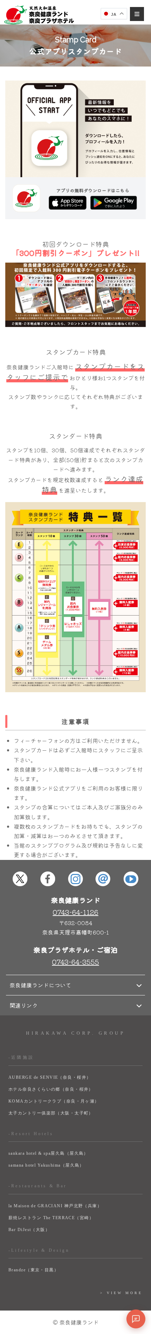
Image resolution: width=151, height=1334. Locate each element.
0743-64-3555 (75, 962)
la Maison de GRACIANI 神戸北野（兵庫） (55, 1205)
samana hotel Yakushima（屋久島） (46, 1165)
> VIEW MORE (121, 1293)
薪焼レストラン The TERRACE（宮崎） (51, 1217)
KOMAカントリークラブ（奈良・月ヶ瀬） (53, 1101)
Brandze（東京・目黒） (33, 1269)
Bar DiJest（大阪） (29, 1229)
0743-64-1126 (75, 912)
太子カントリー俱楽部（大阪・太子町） (50, 1113)
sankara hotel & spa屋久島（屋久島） (48, 1153)
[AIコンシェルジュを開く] (135, 1318)
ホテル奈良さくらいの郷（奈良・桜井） (50, 1089)
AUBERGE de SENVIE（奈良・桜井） (49, 1077)
